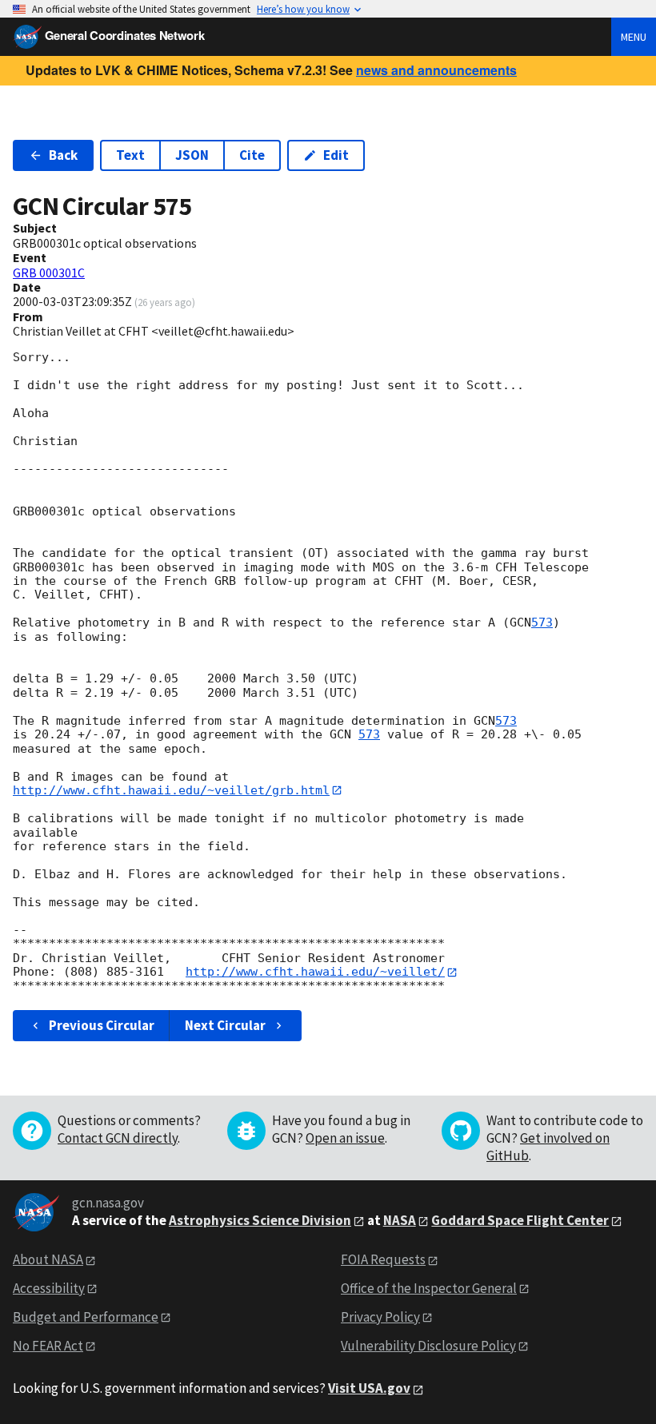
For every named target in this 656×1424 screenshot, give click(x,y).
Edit (336, 155)
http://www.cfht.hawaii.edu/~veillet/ (315, 972)
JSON (192, 155)
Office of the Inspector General (429, 1288)
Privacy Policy (380, 1317)
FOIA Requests (383, 1259)
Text (130, 155)
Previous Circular (101, 1025)
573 (542, 622)
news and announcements (436, 70)
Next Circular (225, 1025)
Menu (633, 37)
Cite (252, 155)
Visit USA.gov (369, 1388)
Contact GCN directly (118, 1138)
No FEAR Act (48, 1345)
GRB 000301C (49, 272)
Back (63, 155)
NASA (399, 1220)
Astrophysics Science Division (260, 1220)
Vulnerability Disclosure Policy (428, 1345)
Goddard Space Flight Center (520, 1220)
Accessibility (49, 1288)
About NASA (48, 1259)
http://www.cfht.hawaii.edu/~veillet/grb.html (171, 790)
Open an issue (345, 1138)
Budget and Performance (85, 1317)
